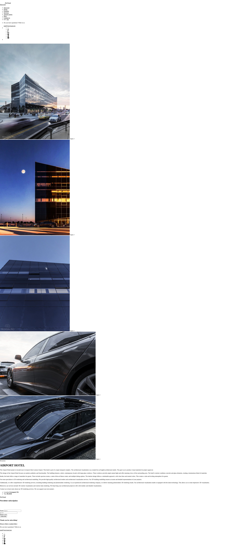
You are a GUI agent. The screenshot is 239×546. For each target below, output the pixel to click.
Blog (5, 16)
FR (8, 19)
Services (6, 13)
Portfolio (6, 11)
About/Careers (8, 14)
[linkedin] (4, 533)
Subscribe (3, 516)
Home (5, 9)
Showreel (3, 4)
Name (2, 510)
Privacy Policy (4, 524)
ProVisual (8, 3)
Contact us (7, 18)
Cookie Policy (13, 524)
